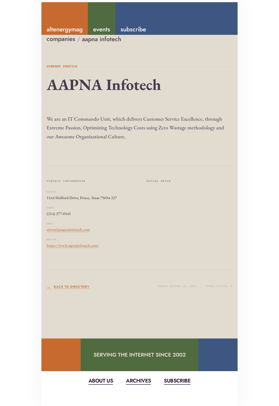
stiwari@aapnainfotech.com (68, 229)
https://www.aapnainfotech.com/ (73, 245)
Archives (138, 380)
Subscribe (177, 380)
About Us (100, 380)
